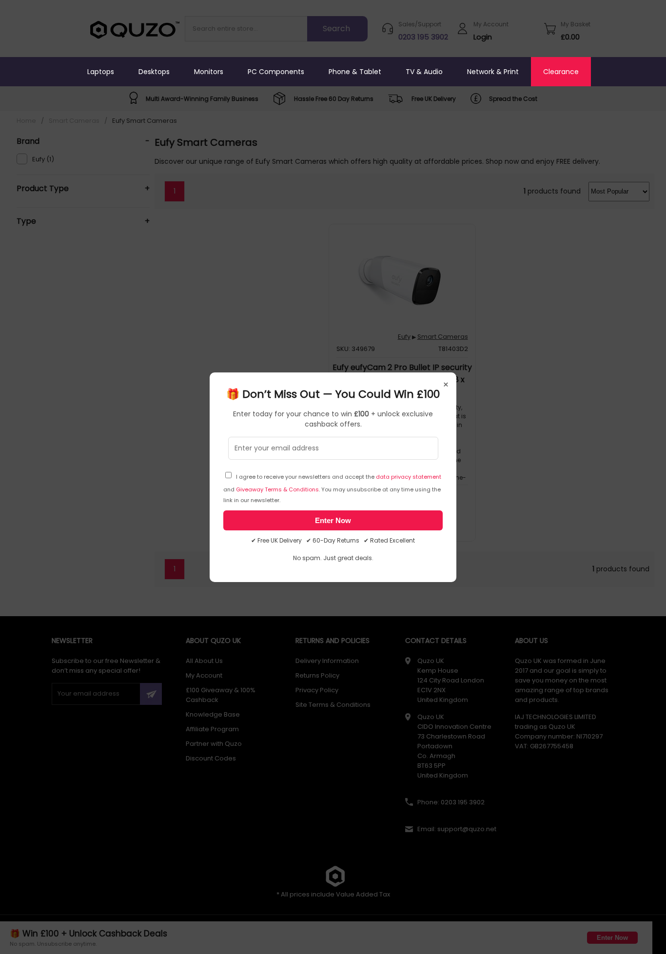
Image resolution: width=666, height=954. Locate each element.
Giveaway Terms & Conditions (277, 489)
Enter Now (333, 520)
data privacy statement (408, 477)
